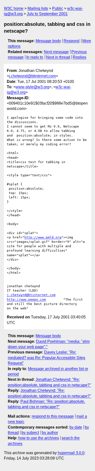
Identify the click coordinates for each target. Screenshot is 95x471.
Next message (56, 52)
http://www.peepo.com (26, 299)
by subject (30, 433)
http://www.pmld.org (42, 237)
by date (75, 427)
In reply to (34, 57)
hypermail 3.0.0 (71, 453)
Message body (48, 41)
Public (57, 8)
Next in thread (58, 57)
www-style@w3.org (32, 87)
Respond (71, 41)
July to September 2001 (47, 14)
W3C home (13, 8)
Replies (79, 57)
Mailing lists (38, 8)
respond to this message (53, 416)
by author (50, 433)
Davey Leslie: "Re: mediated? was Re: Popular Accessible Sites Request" (46, 357)
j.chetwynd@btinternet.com (32, 76)
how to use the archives (38, 438)
